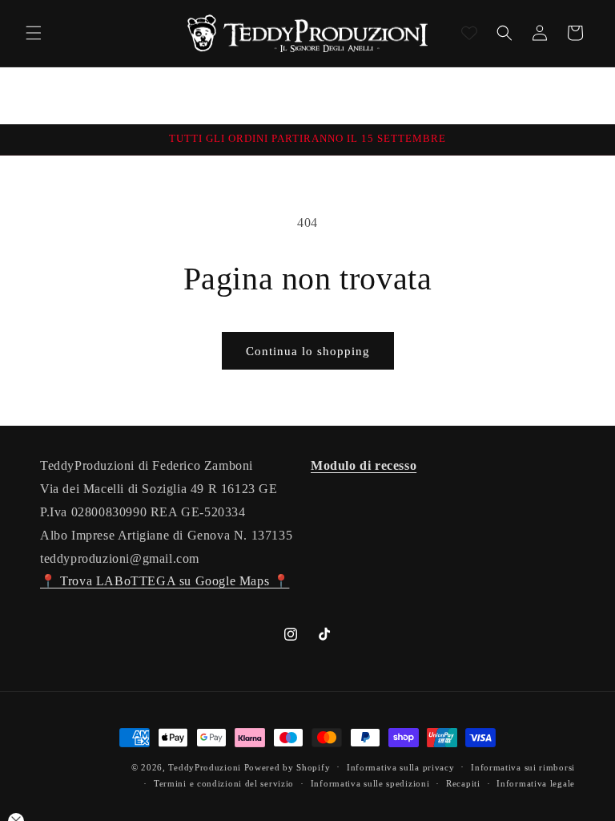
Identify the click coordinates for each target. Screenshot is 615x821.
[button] (33, 33)
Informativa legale (535, 783)
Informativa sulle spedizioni (370, 783)
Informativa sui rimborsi (523, 767)
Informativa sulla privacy (401, 767)
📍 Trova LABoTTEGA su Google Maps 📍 (164, 581)
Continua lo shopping (308, 351)
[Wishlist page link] (469, 33)
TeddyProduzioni (204, 767)
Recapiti (463, 783)
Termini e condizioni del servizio (224, 783)
